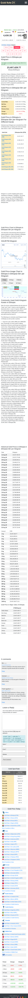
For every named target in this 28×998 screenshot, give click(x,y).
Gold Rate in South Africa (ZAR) (12, 825)
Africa (6, 812)
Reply (3, 671)
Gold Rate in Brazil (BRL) (10, 912)
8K (20, 54)
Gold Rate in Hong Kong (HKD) (12, 836)
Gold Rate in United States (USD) (12, 901)
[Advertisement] (14, 18)
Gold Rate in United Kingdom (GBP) (13, 878)
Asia (6, 831)
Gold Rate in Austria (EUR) (11, 885)
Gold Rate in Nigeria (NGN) (11, 823)
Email (4, 749)
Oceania (7, 920)
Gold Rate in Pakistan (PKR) (11, 857)
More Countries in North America (10, 904)
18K (20, 50)
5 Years (11, 283)
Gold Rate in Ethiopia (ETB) (11, 815)
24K (3, 50)
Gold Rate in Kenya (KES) (11, 820)
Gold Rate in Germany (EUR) (11, 888)
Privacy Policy (7, 997)
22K (12, 50)
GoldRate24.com (15, 995)
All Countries (8, 955)
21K (16, 50)
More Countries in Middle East (10, 952)
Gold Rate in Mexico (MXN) (11, 899)
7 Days (4, 280)
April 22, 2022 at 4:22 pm (6, 690)
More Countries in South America (10, 917)
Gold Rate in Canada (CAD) (11, 896)
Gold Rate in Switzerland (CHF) (12, 867)
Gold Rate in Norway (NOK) (11, 880)
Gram (11, 47)
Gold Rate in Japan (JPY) (10, 844)
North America (9, 893)
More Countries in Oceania (9, 928)
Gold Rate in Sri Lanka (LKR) (11, 846)
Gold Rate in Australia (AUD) (11, 923)
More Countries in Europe (8, 890)
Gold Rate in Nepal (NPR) (10, 854)
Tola (22, 47)
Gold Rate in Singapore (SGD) (12, 859)
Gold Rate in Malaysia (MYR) (11, 851)
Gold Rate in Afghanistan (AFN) (12, 834)
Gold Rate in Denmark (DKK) (11, 873)
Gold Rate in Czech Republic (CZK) (13, 870)
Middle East (8, 931)
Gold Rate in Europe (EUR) (11, 875)
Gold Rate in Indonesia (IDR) (11, 839)
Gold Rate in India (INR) (10, 841)
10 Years (18, 283)
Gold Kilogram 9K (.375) (7, 166)
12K (8, 54)
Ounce (6, 47)
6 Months (19, 280)
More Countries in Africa (8, 828)
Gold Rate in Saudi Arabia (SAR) (12, 949)
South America (9, 907)
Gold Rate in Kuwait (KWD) (11, 942)
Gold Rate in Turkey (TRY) (11, 883)
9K (16, 54)
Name (4, 744)
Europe (7, 864)
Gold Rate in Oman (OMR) (11, 944)
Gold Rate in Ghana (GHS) (11, 818)
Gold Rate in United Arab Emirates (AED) (14, 934)
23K (8, 50)
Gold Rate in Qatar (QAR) (10, 947)
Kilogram (17, 47)
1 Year (4, 283)
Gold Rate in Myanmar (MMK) (11, 849)
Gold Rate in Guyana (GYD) (11, 915)
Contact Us (13, 997)
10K (12, 54)
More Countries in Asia (8, 862)
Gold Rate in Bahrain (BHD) (11, 936)
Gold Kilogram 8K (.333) (7, 169)
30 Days (11, 280)
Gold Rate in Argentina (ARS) (11, 910)
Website (5, 754)
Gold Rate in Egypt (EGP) (10, 939)
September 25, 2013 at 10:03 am (7, 677)
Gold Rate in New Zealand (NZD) (12, 926)
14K (25, 50)
